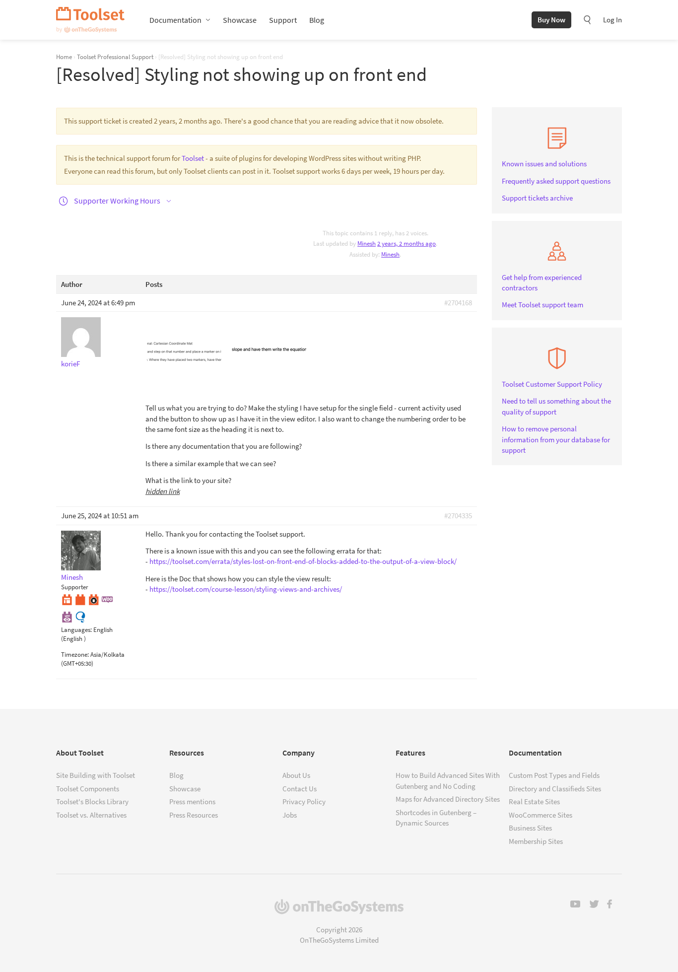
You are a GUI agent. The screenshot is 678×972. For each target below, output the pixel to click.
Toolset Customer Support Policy (552, 384)
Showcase (240, 20)
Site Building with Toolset (95, 775)
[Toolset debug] (94, 599)
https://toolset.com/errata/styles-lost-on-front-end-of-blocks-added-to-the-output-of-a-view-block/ (303, 561)
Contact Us (299, 788)
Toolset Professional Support (115, 57)
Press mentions (192, 801)
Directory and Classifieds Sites (555, 788)
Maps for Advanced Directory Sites (448, 799)
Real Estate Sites (534, 801)
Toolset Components (87, 788)
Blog (316, 20)
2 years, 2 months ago (406, 243)
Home (64, 57)
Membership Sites (536, 841)
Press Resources (193, 815)
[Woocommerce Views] (67, 616)
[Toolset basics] (80, 599)
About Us (296, 775)
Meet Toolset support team (542, 304)
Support (283, 20)
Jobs (289, 815)
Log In (612, 19)
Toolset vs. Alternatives (91, 815)
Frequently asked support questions (556, 181)
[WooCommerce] (107, 599)
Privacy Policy (304, 801)
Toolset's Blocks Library (92, 801)
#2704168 (458, 302)
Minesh (390, 254)
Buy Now (551, 19)
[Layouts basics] (67, 599)
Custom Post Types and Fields (554, 775)
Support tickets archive (537, 198)
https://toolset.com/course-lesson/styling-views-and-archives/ (245, 589)
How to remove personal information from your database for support (556, 439)
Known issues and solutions (544, 163)
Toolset (90, 20)
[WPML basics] (80, 616)
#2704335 (458, 515)
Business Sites (530, 828)
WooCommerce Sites (540, 815)
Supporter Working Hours (117, 201)
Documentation (175, 20)
